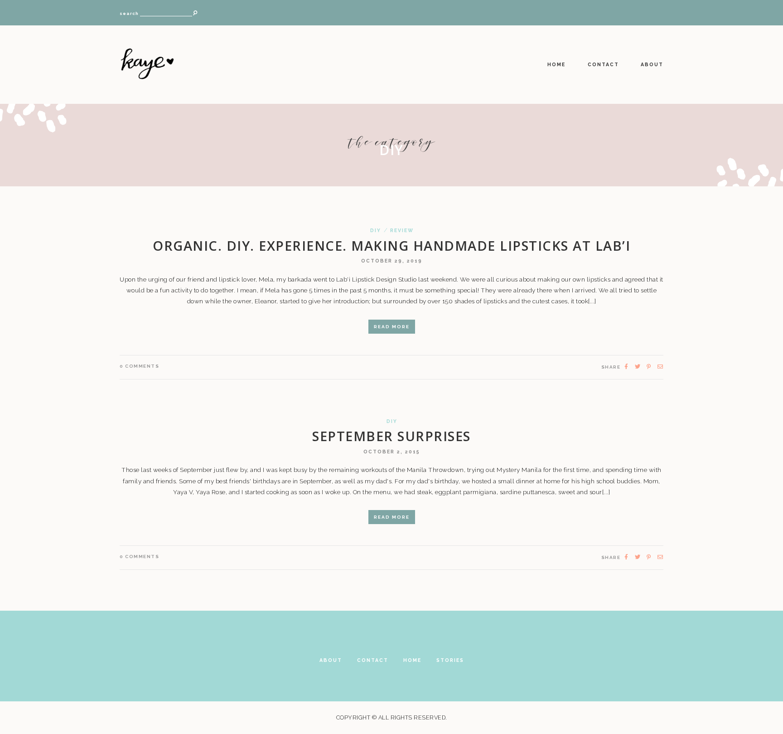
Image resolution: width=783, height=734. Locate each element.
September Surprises (391, 436)
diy (375, 230)
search (129, 13)
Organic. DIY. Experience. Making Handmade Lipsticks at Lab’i (391, 245)
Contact (603, 64)
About (652, 64)
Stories (450, 660)
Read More (392, 326)
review (402, 230)
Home (556, 64)
